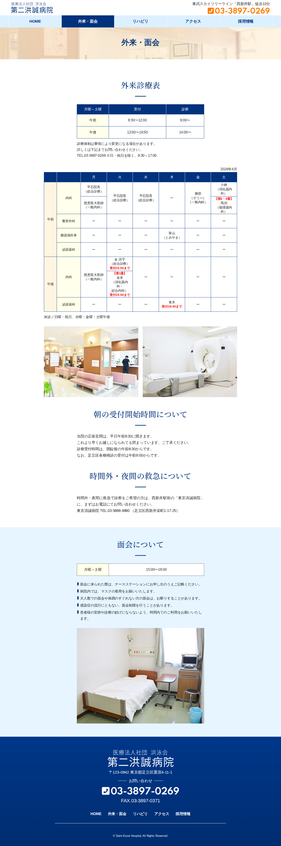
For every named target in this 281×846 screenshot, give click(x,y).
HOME (35, 21)
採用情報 (246, 21)
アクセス (193, 21)
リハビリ (140, 21)
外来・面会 (88, 21)
